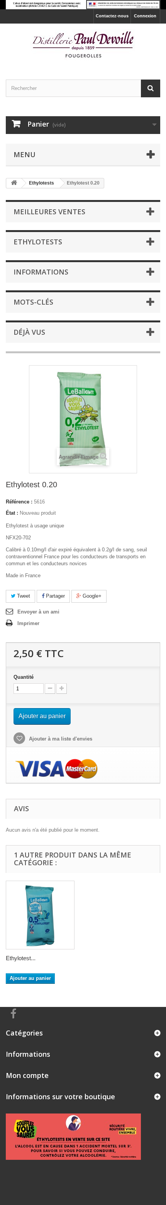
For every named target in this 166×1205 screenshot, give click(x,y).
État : (12, 513)
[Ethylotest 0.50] (40, 915)
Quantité (24, 677)
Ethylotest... (21, 958)
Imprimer (28, 623)
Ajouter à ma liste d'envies (59, 739)
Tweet (22, 596)
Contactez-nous (112, 16)
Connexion (145, 16)
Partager (54, 596)
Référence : (19, 502)
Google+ (91, 596)
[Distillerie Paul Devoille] (83, 44)
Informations (41, 271)
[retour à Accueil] (14, 183)
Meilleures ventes (49, 211)
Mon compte (27, 1075)
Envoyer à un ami (38, 612)
